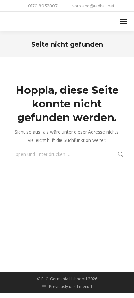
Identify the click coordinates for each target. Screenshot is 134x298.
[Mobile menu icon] (123, 21)
